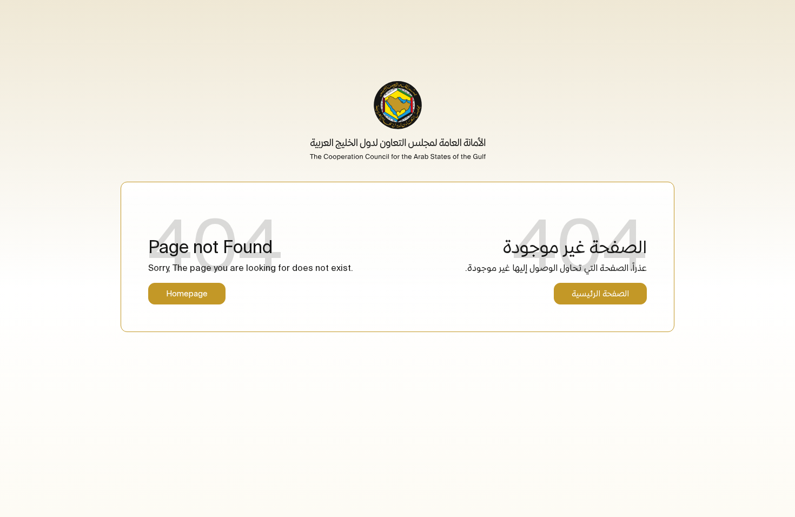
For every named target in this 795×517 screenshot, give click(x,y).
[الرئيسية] (398, 120)
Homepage (187, 293)
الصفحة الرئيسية (600, 293)
